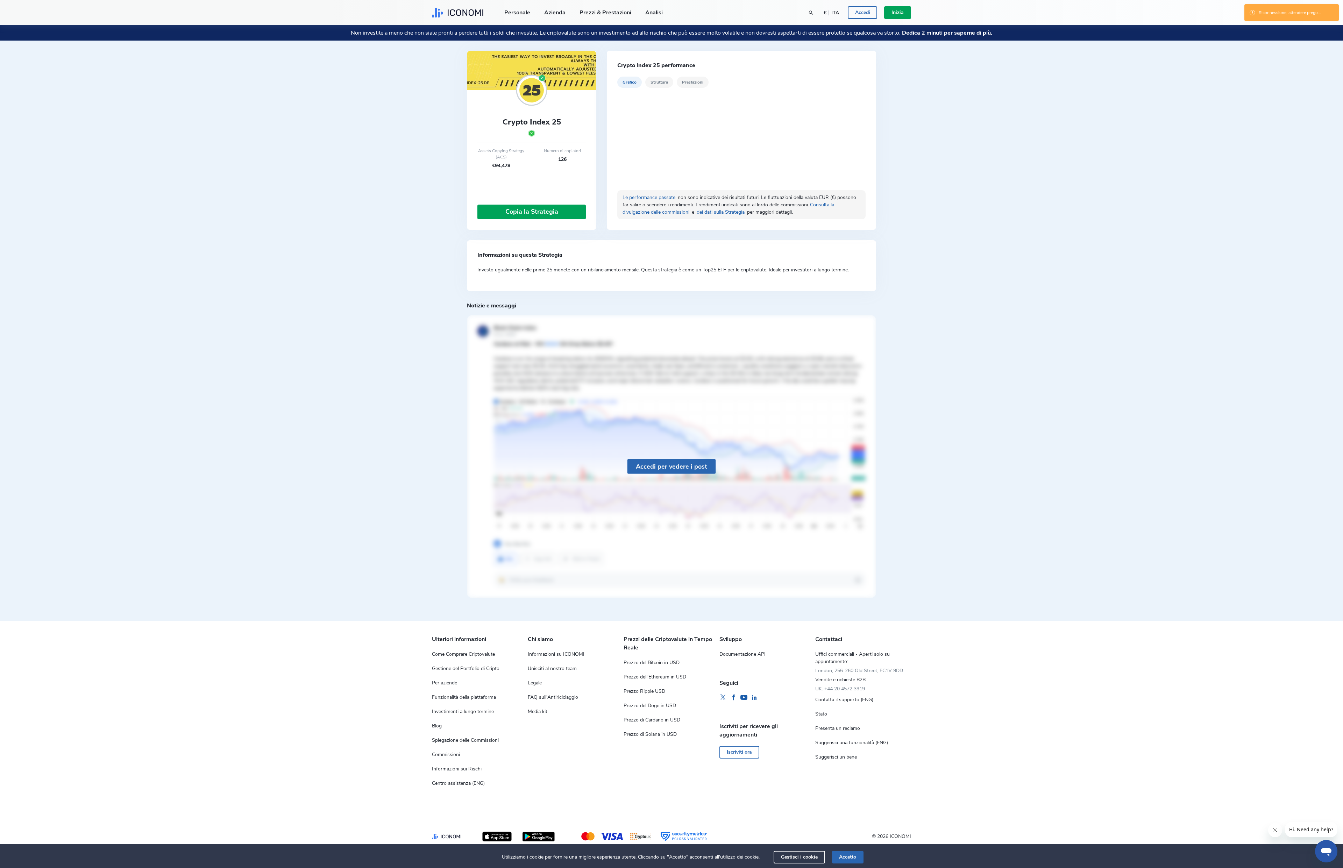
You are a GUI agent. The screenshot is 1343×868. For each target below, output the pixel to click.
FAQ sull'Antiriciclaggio (553, 697)
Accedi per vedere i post (671, 466)
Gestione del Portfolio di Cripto (465, 668)
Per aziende (444, 683)
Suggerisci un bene (836, 757)
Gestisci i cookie (799, 857)
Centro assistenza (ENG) (458, 783)
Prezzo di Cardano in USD (652, 720)
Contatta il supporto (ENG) (844, 699)
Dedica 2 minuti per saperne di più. (947, 33)
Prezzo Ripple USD (644, 691)
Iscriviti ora (739, 752)
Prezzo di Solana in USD (650, 734)
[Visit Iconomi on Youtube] (743, 697)
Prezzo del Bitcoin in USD (652, 662)
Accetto (847, 857)
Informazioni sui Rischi (457, 769)
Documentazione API (742, 654)
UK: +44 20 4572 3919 (840, 688)
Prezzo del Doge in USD (650, 705)
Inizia (897, 12)
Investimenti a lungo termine (463, 711)
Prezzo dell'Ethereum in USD (655, 677)
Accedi (862, 12)
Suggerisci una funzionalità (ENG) (851, 742)
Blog (437, 726)
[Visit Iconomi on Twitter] (722, 697)
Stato (821, 714)
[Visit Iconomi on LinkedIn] (754, 697)
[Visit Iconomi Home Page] (457, 12)
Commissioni (446, 754)
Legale (535, 683)
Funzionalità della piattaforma (464, 697)
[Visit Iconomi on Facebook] (733, 697)
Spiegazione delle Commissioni (465, 740)
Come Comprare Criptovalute (463, 654)
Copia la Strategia (531, 211)
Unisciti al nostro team (552, 668)
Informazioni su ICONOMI (556, 654)
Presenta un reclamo (837, 728)
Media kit (537, 711)
